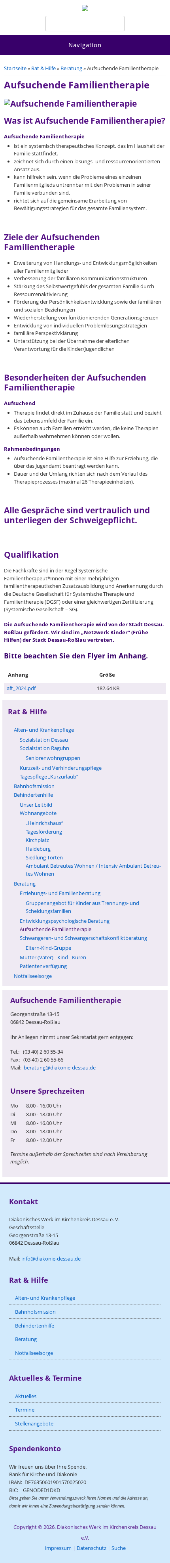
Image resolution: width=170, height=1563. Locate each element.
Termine (24, 1409)
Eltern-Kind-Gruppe (48, 947)
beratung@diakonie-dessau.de (60, 1067)
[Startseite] (85, 9)
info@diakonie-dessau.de (51, 1258)
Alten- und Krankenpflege (44, 729)
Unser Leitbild (36, 804)
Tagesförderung (44, 831)
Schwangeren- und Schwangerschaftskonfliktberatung (83, 937)
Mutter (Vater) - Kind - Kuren (53, 957)
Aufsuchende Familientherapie (55, 929)
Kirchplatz (37, 840)
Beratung (71, 68)
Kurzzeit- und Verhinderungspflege (61, 767)
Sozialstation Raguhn (44, 748)
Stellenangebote (34, 1423)
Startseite (15, 68)
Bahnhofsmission (34, 786)
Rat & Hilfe (43, 68)
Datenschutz (91, 1548)
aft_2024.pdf (21, 688)
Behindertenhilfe (33, 794)
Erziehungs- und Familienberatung (60, 893)
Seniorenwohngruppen (53, 757)
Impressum (58, 1548)
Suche (118, 1548)
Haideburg (38, 848)
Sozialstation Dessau (44, 739)
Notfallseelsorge (33, 976)
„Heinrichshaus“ (44, 822)
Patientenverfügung (43, 966)
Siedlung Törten (44, 857)
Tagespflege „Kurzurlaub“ (49, 776)
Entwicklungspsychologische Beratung (65, 920)
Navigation (85, 45)
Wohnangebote (38, 813)
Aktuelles (25, 1396)
